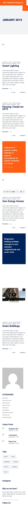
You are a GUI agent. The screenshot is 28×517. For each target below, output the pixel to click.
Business (7, 462)
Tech (18, 63)
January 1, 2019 (7, 62)
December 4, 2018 (14, 443)
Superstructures (7, 412)
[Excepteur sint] (4, 429)
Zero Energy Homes (13, 201)
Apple (4, 63)
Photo (6, 467)
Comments (23, 92)
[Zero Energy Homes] (14, 186)
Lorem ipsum (13, 435)
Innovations (6, 405)
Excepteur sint (13, 429)
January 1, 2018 (13, 430)
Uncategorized (6, 417)
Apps (13, 456)
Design (9, 63)
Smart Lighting (10, 66)
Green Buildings (11, 326)
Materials (5, 408)
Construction (6, 400)
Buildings (5, 398)
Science (13, 63)
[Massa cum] (4, 442)
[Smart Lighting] (14, 51)
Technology (6, 415)
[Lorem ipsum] (4, 436)
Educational (17, 62)
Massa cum (12, 442)
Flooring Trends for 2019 (13, 108)
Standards (5, 410)
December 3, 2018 (14, 437)
